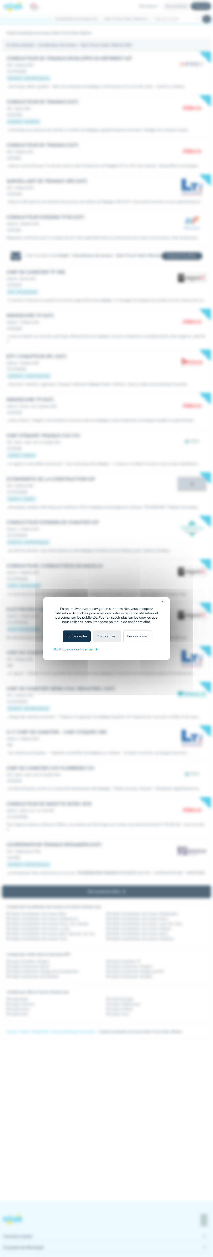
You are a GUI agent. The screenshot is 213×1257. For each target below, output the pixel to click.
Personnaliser (137, 636)
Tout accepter (76, 636)
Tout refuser (107, 636)
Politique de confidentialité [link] (76, 649)
